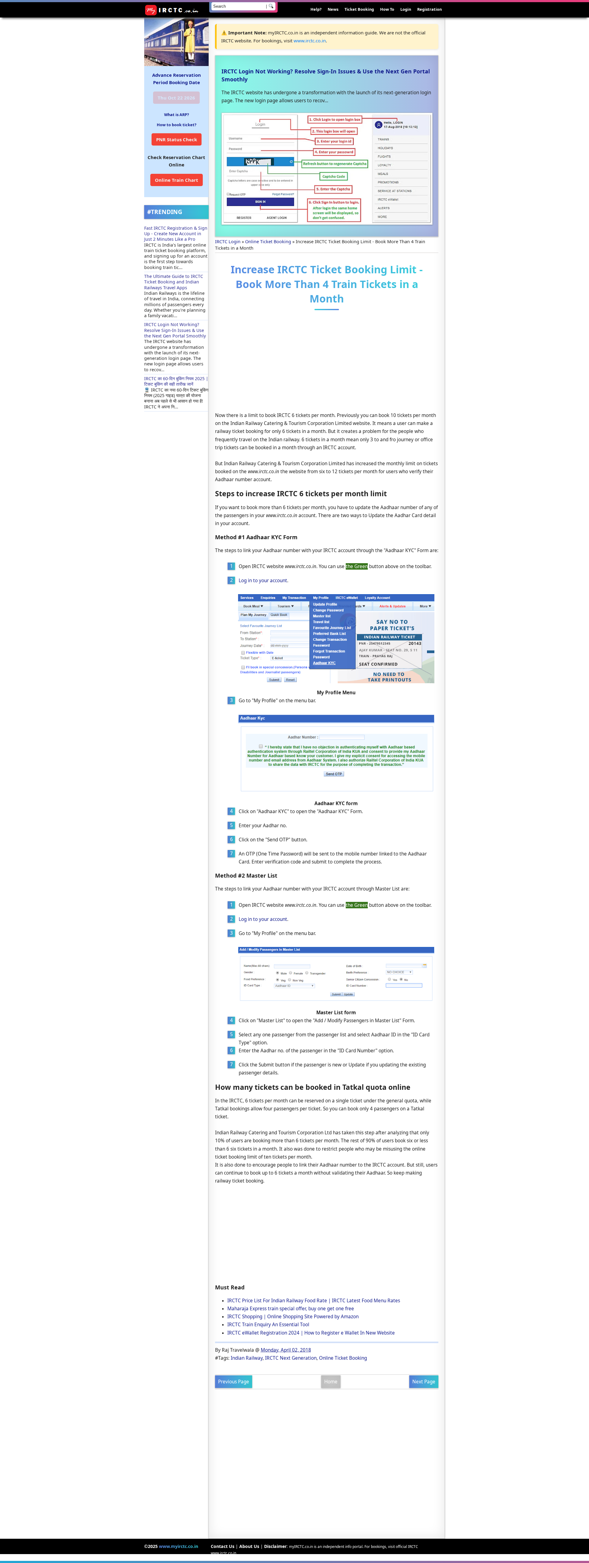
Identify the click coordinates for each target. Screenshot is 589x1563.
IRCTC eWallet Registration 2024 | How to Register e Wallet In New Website (311, 1333)
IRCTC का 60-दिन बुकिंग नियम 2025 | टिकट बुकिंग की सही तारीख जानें (176, 381)
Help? (315, 9)
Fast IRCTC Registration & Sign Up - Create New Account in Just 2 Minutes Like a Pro (175, 233)
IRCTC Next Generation (291, 1358)
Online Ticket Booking (343, 1358)
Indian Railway (247, 1358)
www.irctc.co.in (310, 40)
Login (405, 9)
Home (330, 1381)
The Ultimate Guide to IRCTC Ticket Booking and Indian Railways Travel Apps (173, 281)
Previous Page (233, 1381)
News (333, 9)
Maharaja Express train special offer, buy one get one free (290, 1308)
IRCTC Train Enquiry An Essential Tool (268, 1324)
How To (387, 9)
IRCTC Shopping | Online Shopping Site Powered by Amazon (293, 1316)
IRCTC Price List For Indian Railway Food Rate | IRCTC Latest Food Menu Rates (313, 1300)
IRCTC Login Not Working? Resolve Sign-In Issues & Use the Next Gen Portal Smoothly (175, 330)
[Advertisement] (326, 362)
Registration (429, 9)
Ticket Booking (359, 9)
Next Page (423, 1381)
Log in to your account (263, 580)
